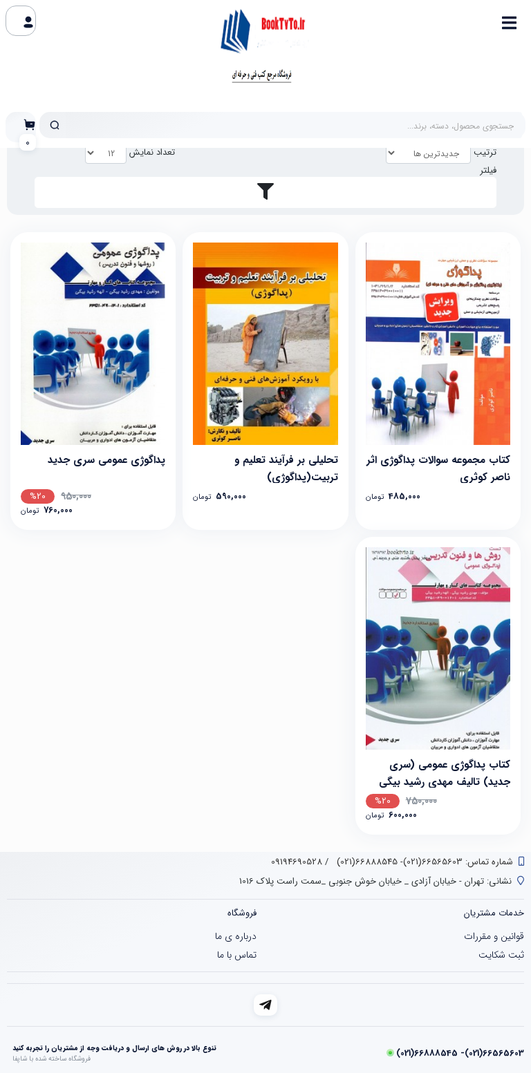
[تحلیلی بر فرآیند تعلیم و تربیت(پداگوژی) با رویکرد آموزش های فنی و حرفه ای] (265, 344)
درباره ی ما (236, 936)
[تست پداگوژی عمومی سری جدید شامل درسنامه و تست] (438, 648)
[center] (54, 125)
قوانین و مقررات (494, 936)
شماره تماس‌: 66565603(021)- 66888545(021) (423, 862)
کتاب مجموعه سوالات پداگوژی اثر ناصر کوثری (438, 467)
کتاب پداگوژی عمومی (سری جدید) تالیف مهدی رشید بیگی (444, 772)
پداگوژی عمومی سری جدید (106, 460)
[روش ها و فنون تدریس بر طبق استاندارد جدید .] (93, 344)
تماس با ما (237, 954)
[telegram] (266, 1005)
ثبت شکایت (501, 954)
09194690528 (296, 862)
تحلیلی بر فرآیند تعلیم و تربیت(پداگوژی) (285, 467)
